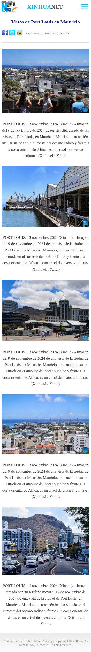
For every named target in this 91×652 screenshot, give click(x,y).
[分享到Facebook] (5, 32)
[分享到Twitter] (12, 32)
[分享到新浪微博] (20, 32)
